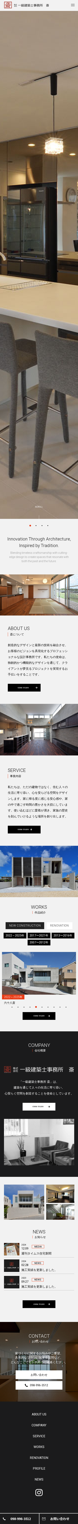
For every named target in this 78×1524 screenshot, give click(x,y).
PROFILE (39, 1468)
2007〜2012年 (39, 942)
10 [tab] (66, 1007)
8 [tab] (54, 1007)
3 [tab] (42, 522)
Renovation (59, 925)
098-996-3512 (39, 1385)
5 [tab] (36, 1007)
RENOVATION (39, 1458)
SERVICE (39, 1436)
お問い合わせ (39, 1374)
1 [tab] (30, 522)
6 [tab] (42, 1007)
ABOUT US (39, 1414)
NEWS (39, 1479)
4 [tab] (47, 522)
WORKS (39, 1447)
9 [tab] (60, 1007)
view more (23, 687)
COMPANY (39, 1425)
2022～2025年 (15, 935)
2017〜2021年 (39, 935)
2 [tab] (36, 522)
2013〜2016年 (63, 935)
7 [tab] (48, 1007)
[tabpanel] (39, 265)
